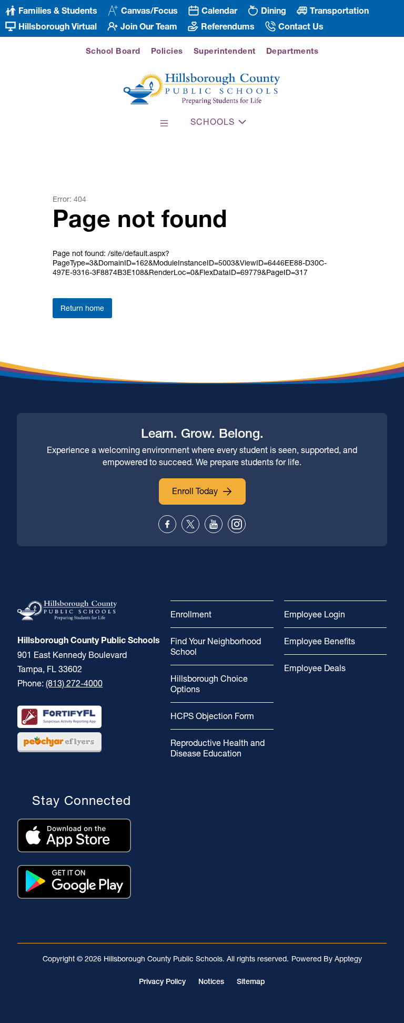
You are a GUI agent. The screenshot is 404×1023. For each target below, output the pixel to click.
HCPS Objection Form (212, 716)
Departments (292, 51)
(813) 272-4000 (74, 683)
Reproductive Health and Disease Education (217, 748)
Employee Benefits (319, 641)
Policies (167, 51)
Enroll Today (195, 491)
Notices (211, 981)
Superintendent (225, 51)
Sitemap (251, 981)
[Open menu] (164, 123)
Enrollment (190, 614)
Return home (82, 308)
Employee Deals (315, 668)
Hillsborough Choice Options (209, 683)
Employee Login (314, 614)
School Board (113, 51)
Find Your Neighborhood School (215, 646)
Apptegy (348, 958)
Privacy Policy (162, 981)
